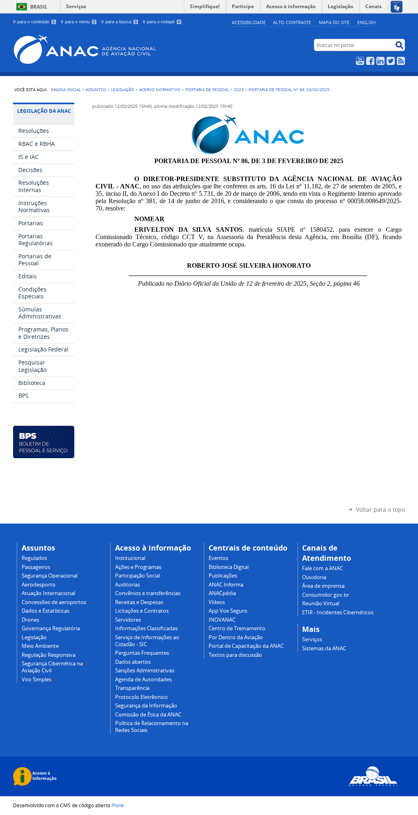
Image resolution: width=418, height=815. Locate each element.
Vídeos (217, 602)
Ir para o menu (78, 21)
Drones (30, 619)
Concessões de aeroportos (54, 602)
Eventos (218, 558)
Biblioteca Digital (229, 567)
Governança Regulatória (51, 628)
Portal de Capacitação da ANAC (246, 646)
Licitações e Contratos (142, 610)
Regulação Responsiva (49, 655)
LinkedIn (380, 61)
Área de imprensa (323, 585)
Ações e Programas (138, 567)
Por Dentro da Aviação (236, 637)
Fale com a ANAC (322, 568)
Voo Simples (36, 679)
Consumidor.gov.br (325, 594)
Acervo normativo (159, 89)
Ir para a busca (119, 21)
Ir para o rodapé (161, 21)
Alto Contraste (292, 22)
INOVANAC (222, 619)
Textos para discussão (235, 655)
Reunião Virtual (320, 603)
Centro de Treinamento (237, 628)
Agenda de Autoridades (143, 679)
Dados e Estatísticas (45, 610)
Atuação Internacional (48, 593)
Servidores (128, 619)
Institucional (130, 558)
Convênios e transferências (147, 593)
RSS (401, 61)
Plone (117, 805)
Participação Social (137, 575)
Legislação (122, 89)
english (366, 22)
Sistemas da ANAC (324, 648)
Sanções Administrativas (144, 670)
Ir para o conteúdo (34, 21)
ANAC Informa (226, 584)
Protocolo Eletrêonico (141, 697)
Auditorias (127, 584)
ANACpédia (222, 593)
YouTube (360, 61)
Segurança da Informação (146, 705)
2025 (239, 89)
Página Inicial (66, 89)
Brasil (38, 6)
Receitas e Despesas (139, 602)
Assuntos (96, 89)
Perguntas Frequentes (142, 652)
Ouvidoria (314, 577)
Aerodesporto (39, 584)
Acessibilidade (249, 22)
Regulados (34, 558)
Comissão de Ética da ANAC (148, 714)
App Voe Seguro (228, 610)
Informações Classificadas (146, 628)
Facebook (370, 61)
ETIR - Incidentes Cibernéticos (338, 612)
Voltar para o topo (380, 509)
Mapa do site (334, 22)
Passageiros (36, 567)
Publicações (223, 575)
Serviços (76, 6)
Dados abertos (133, 661)
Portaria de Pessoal (207, 89)
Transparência (132, 688)
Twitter (391, 61)
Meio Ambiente (40, 646)
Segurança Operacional (50, 575)
